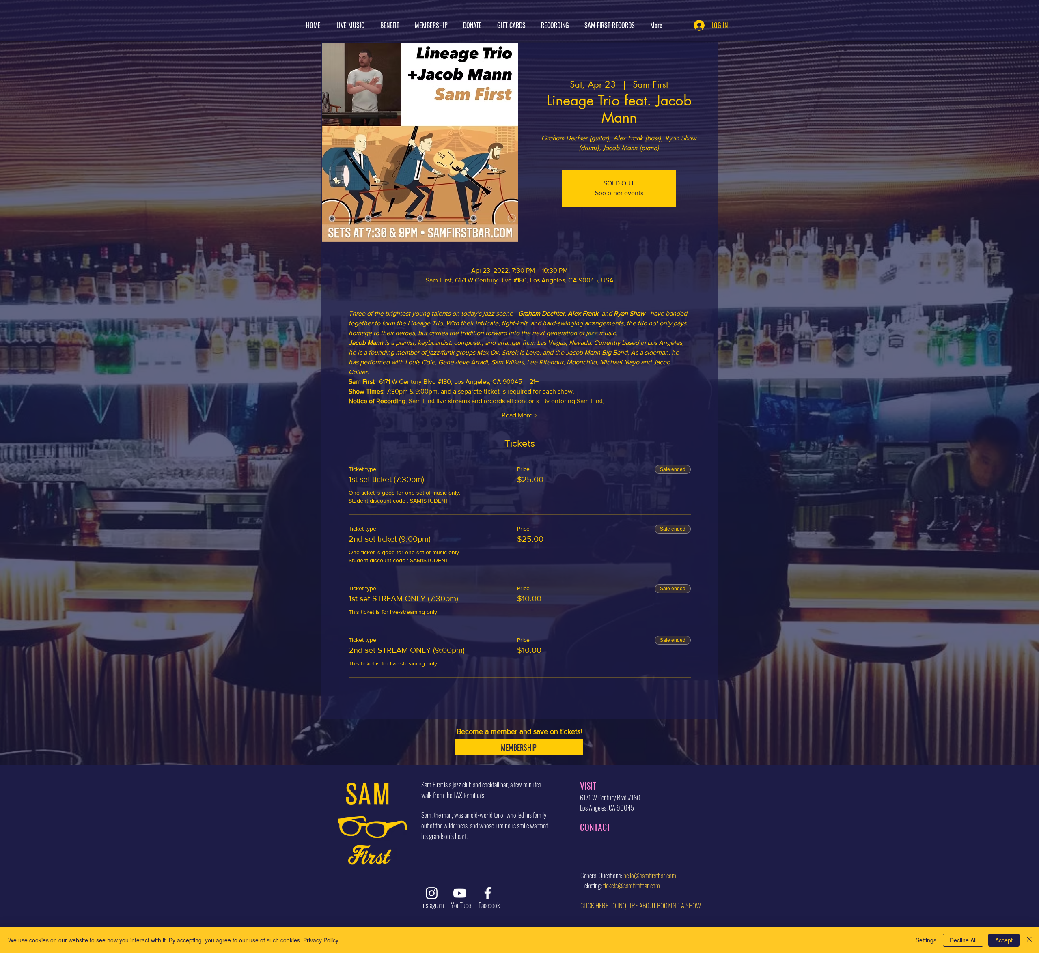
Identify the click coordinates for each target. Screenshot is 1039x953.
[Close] (1029, 940)
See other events (619, 192)
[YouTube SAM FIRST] (460, 893)
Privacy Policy (320, 940)
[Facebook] (488, 893)
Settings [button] (926, 940)
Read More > (519, 415)
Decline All (963, 940)
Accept (1004, 940)
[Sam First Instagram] (432, 893)
